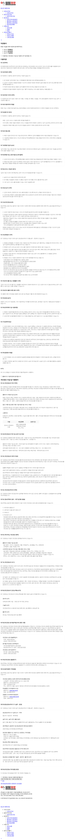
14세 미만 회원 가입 (6, 779)
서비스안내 (7, 11)
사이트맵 (19, 783)
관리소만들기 (7, 32)
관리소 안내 (10, 34)
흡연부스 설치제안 (12, 21)
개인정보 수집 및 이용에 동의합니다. (13, 777)
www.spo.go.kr (14, 690)
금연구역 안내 (8, 14)
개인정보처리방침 (6, 783)
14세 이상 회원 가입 (16, 779)
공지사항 (9, 27)
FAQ (8, 30)
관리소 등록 (10, 35)
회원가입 (7, 8)
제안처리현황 (11, 24)
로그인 (2, 8)
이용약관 (13, 783)
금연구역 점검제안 (12, 19)
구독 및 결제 (10, 37)
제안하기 (6, 17)
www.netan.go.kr (14, 696)
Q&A (8, 29)
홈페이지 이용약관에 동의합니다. (12, 376)
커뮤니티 (6, 26)
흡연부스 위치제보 (12, 22)
